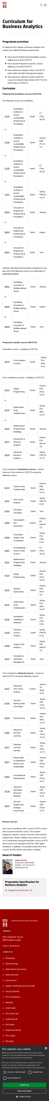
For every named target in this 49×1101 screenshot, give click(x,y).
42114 (7, 390)
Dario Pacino (21, 860)
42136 (7, 791)
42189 (7, 633)
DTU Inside (10, 1024)
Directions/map (12, 964)
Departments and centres (16, 969)
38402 (7, 252)
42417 (7, 659)
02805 (7, 523)
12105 (7, 168)
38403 (7, 327)
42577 (7, 442)
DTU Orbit (10, 1041)
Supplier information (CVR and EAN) (20, 986)
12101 (7, 194)
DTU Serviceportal (13, 997)
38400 (7, 212)
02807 (7, 551)
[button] (45, 5)
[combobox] (46, 1048)
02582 (7, 777)
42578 (7, 455)
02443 (7, 511)
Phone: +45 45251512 (25, 865)
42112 (7, 429)
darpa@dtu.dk (21, 868)
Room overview (12, 975)
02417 (7, 501)
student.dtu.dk (11, 1019)
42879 (7, 806)
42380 (7, 646)
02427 (7, 689)
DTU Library (10, 1035)
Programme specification (18, 890)
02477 (7, 747)
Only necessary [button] (24, 1091)
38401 (7, 287)
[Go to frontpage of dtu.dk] (5, 5)
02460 (7, 733)
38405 (7, 307)
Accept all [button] (24, 1085)
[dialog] (24, 1073)
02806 (7, 537)
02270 (7, 488)
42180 (7, 619)
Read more (41, 1068)
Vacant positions (12, 991)
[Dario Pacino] (8, 866)
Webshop (9, 1002)
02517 (7, 762)
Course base (10, 1008)
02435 (7, 703)
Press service (11, 980)
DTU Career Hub (12, 1013)
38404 (7, 232)
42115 (7, 590)
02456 (7, 718)
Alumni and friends (13, 1030)
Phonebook (10, 958)
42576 (7, 362)
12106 (7, 142)
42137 (7, 410)
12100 (7, 116)
